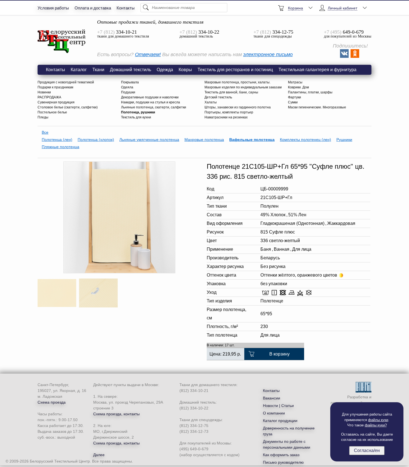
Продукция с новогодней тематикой (66, 82)
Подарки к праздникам (55, 87)
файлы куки (378, 420)
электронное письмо (268, 54)
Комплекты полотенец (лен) (305, 139)
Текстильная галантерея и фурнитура (317, 69)
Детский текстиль (218, 97)
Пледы (43, 117)
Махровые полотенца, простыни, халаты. (237, 82)
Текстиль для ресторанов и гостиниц (235, 69)
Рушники (344, 139)
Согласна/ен (367, 450)
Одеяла (127, 87)
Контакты (126, 8)
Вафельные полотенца (252, 139)
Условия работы (53, 8)
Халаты (210, 102)
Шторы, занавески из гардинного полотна (237, 107)
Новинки (44, 92)
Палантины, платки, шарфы (310, 92)
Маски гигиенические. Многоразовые (317, 107)
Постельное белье (52, 112)
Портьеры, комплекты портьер (228, 112)
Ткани (98, 69)
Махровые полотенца (204, 139)
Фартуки (294, 97)
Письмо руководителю (283, 462)
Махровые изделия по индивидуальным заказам (243, 87)
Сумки (293, 102)
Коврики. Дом (298, 87)
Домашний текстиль (130, 69)
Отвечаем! (148, 54)
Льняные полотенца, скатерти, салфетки (153, 107)
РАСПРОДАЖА (49, 97)
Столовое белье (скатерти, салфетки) (68, 107)
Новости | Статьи (278, 405)
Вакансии (271, 398)
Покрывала (130, 82)
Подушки (128, 92)
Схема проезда (52, 402)
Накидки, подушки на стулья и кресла (150, 102)
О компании (274, 413)
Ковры (185, 69)
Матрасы (295, 82)
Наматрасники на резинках (226, 117)
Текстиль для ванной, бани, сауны (231, 92)
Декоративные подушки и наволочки (150, 97)
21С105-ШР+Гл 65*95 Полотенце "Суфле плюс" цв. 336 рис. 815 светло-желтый (62, 41)
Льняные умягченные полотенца (149, 139)
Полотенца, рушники (138, 112)
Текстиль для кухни (136, 117)
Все (45, 132)
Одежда (165, 69)
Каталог (79, 69)
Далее (99, 455)
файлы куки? (376, 425)
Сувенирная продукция (56, 102)
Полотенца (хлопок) (96, 139)
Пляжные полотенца (60, 147)
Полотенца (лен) (57, 139)
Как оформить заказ (281, 455)
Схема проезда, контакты (116, 414)
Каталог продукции (280, 420)
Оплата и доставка (93, 8)
